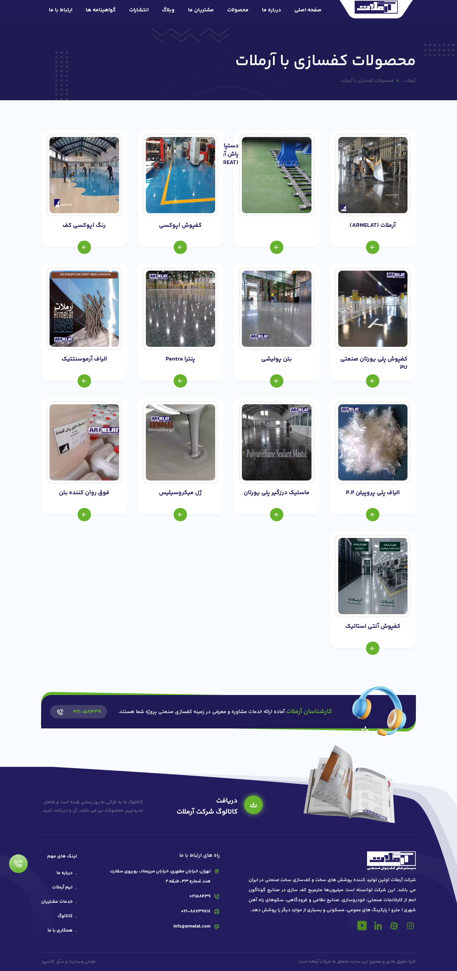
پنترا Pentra (180, 359)
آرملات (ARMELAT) (373, 226)
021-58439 (87, 712)
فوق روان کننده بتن (84, 493)
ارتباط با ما (60, 10)
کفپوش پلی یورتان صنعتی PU (373, 363)
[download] (253, 805)
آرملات (410, 81)
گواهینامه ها (101, 10)
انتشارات (139, 10)
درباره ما (271, 10)
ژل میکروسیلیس (180, 493)
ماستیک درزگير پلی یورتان (276, 493)
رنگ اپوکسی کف (84, 226)
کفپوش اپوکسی (180, 226)
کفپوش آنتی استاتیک (372, 626)
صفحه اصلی (308, 10)
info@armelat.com (191, 926)
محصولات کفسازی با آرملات (367, 81)
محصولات (238, 10)
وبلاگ (168, 10)
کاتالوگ (65, 916)
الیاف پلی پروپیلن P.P (373, 493)
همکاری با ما (60, 930)
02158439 (199, 896)
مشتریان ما (201, 10)
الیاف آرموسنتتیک (84, 359)
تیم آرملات (62, 887)
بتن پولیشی (276, 359)
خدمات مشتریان (57, 902)
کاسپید (47, 961)
